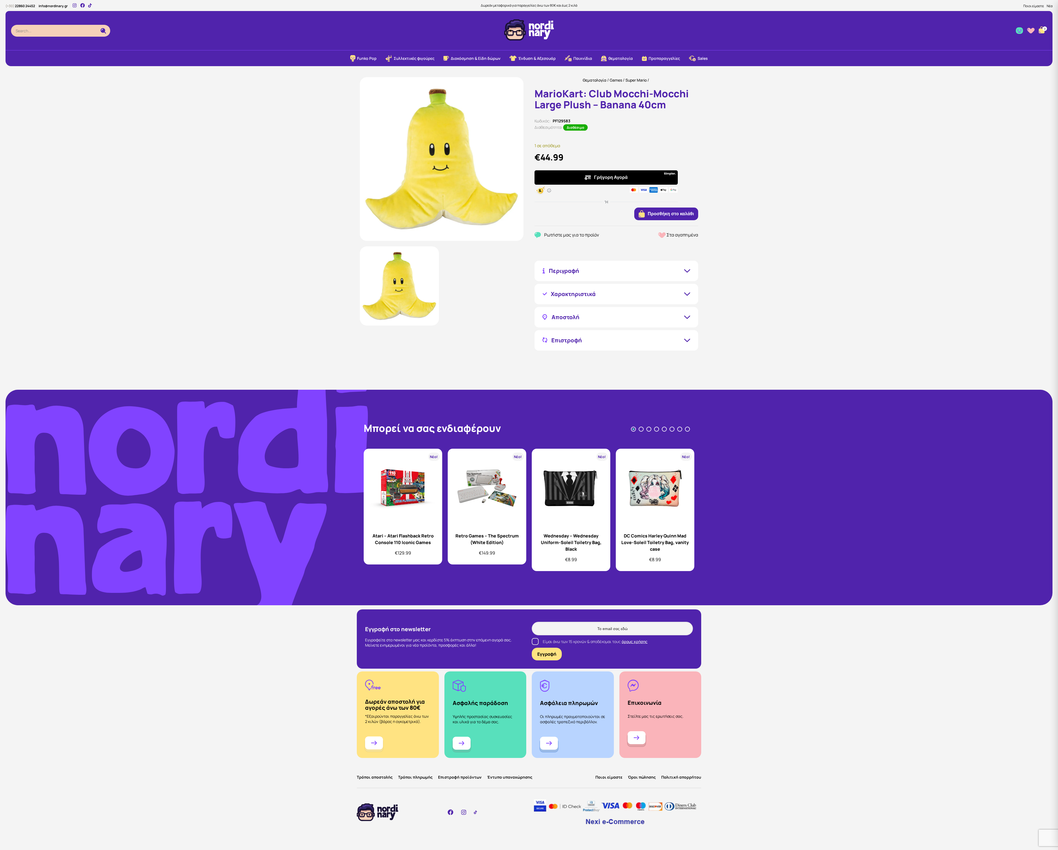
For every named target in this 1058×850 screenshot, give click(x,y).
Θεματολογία (594, 80)
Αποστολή (565, 317)
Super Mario (636, 80)
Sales (703, 58)
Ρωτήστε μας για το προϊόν (571, 235)
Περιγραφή (564, 271)
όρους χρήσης (634, 641)
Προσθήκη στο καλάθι (671, 213)
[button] (399, 286)
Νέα (1049, 6)
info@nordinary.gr (53, 6)
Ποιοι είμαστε (1033, 6)
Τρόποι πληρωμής (415, 777)
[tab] (633, 429)
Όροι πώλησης (642, 777)
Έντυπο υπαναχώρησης (509, 777)
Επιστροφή (566, 340)
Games (616, 80)
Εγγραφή (546, 654)
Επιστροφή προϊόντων (460, 777)
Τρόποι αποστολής (375, 777)
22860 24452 (20, 6)
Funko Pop (367, 58)
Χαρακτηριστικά (573, 294)
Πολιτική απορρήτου (681, 777)
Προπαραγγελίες (664, 58)
